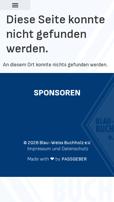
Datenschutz (75, 148)
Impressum (39, 148)
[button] (15, 5)
